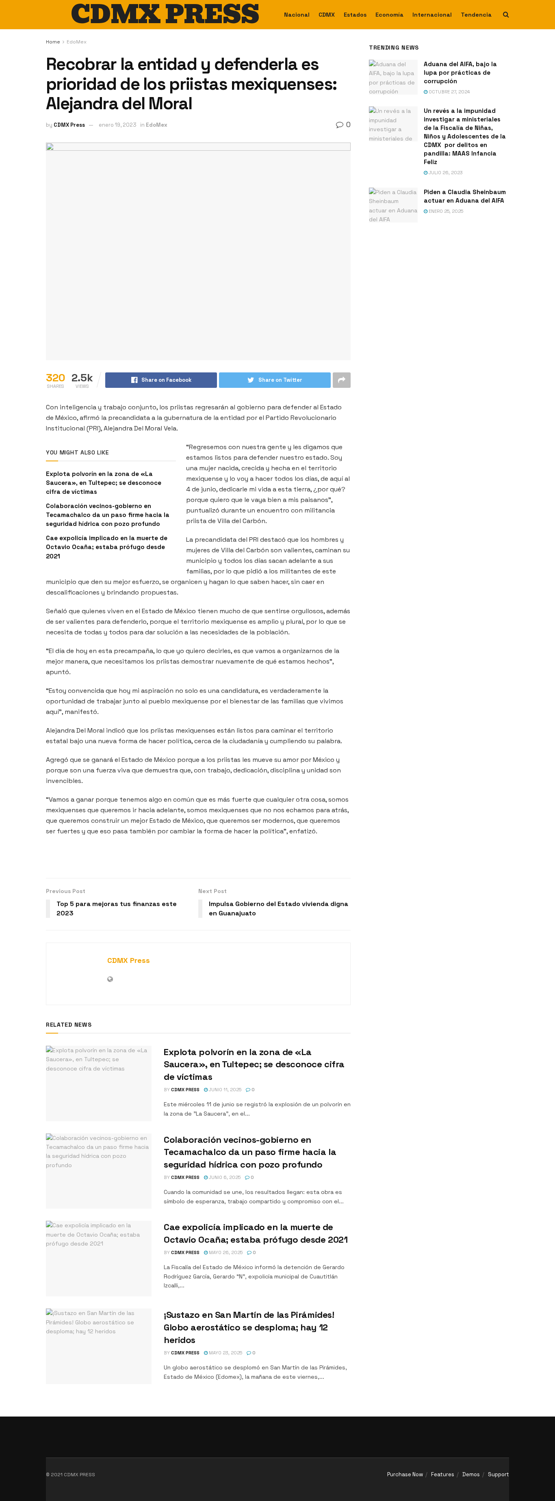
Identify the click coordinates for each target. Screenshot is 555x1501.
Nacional (297, 14)
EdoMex (77, 42)
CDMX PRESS (165, 14)
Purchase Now (405, 1474)
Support (498, 1474)
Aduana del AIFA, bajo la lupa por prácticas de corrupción (460, 72)
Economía (389, 14)
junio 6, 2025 (224, 1177)
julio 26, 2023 (445, 172)
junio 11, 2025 (224, 1089)
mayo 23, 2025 (225, 1353)
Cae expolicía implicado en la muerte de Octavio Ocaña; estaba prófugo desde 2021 (106, 547)
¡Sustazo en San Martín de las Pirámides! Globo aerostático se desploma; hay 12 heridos (249, 1327)
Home (53, 42)
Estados (355, 14)
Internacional (432, 14)
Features (442, 1474)
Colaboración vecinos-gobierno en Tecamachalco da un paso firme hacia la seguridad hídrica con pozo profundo (107, 515)
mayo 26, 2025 (225, 1252)
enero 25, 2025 (445, 211)
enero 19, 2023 (118, 124)
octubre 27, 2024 (448, 92)
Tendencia (476, 14)
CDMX (327, 14)
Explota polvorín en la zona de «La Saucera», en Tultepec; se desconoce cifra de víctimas (103, 483)
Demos (471, 1474)
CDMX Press (69, 124)
